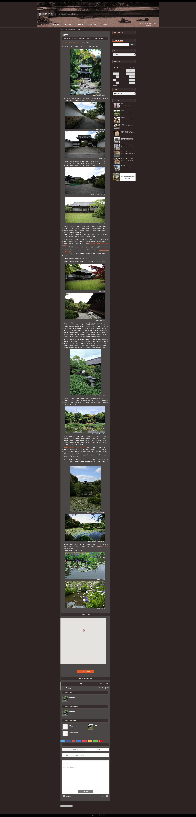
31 (133, 82)
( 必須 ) (65, 763)
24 (133, 79)
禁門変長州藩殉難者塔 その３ (127, 138)
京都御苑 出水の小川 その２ (127, 151)
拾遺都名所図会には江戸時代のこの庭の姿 (75, 447)
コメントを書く (100, 38)
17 (133, 76)
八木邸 (122, 124)
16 (130, 76)
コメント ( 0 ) (97, 749)
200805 (66, 29)
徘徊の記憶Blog (73, 29)
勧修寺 (70, 698)
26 (117, 82)
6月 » (116, 85)
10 (133, 73)
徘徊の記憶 (102, 815)
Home (61, 29)
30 (130, 82)
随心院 (96, 726)
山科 (69, 29)
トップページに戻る (66, 806)
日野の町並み (68, 796)
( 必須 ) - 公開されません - (70, 767)
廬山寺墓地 (123, 165)
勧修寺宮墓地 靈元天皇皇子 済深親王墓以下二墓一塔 (75, 727)
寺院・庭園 (90, 38)
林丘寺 (122, 110)
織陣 (122, 103)
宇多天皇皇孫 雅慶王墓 (73, 732)
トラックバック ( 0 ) (74, 749)
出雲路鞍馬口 (123, 117)
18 (114, 79)
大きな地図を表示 (86, 671)
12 (117, 76)
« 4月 (114, 85)
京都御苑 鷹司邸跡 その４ (126, 131)
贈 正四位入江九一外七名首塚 (127, 158)
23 (130, 79)
